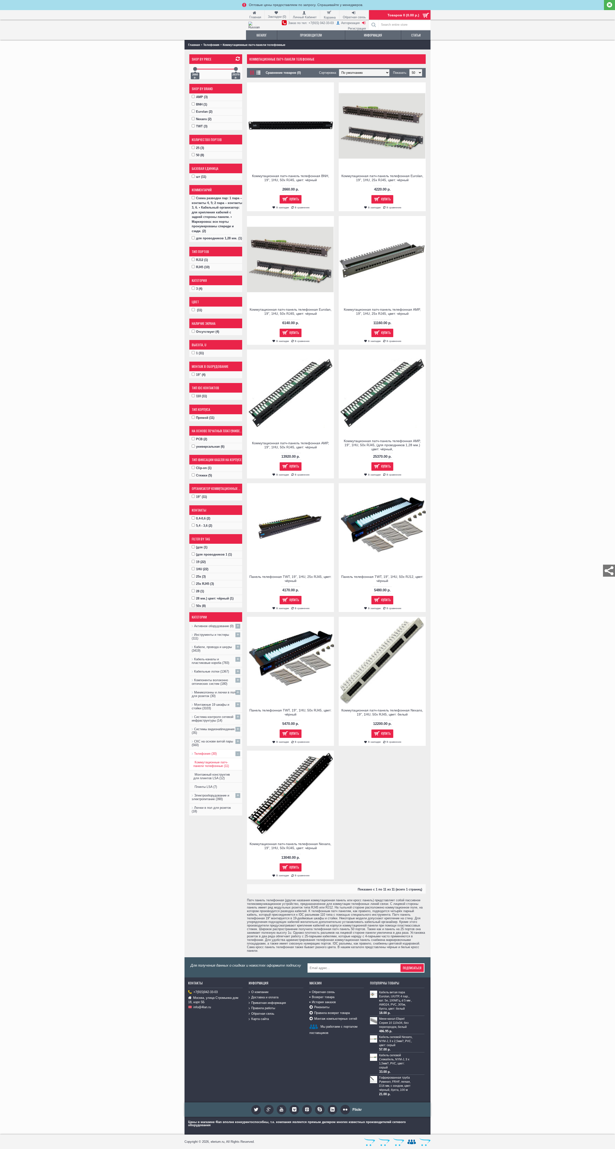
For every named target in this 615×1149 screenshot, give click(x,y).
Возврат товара (323, 997)
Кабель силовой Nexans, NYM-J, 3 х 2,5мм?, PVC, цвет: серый (395, 1041)
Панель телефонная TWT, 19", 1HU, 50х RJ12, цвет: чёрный (382, 579)
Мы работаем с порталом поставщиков (333, 1030)
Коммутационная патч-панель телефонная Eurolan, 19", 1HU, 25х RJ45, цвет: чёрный (382, 178)
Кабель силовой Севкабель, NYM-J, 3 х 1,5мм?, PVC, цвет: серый (394, 1061)
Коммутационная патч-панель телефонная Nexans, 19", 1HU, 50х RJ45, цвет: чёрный (290, 846)
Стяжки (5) (204, 475)
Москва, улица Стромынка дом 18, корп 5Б (213, 1000)
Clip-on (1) (203, 468)
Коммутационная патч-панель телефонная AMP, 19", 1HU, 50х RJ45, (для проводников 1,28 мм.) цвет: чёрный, (382, 445)
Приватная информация (268, 1003)
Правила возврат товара (332, 1013)
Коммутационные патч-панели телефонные (254, 45)
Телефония (211, 45)
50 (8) (200, 155)
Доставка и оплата (264, 997)
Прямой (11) (205, 418)
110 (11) (201, 396)
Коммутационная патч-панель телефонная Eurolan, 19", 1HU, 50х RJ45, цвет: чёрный (291, 311)
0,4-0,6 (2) (203, 518)
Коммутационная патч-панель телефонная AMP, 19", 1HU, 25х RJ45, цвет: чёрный (382, 311)
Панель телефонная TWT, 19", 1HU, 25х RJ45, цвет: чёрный (290, 579)
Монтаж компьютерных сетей (335, 1018)
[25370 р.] (236, 69)
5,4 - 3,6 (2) (204, 525)
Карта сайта (260, 1019)
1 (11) (200, 353)
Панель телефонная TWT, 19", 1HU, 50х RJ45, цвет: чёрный (290, 712)
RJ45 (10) (202, 267)
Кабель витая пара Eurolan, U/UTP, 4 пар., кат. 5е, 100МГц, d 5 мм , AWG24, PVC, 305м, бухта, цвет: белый (395, 1000)
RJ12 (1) (202, 260)
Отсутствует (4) (207, 332)
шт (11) (201, 177)
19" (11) (201, 497)
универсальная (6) (210, 446)
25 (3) (200, 148)
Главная (194, 45)
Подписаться (412, 967)
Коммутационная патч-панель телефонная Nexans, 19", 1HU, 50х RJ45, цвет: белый (382, 712)
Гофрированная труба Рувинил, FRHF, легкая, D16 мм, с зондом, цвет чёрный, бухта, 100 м (395, 1084)
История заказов (324, 1002)
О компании (259, 992)
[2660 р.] (195, 69)
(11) (199, 310)
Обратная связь (262, 1013)
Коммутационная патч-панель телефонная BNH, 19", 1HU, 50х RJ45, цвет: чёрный (290, 178)
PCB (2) (201, 439)
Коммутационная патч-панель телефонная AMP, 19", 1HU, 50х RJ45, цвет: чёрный (290, 445)
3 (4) (199, 288)
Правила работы (263, 1008)
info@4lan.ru (202, 1007)
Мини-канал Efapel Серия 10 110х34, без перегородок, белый (394, 1023)
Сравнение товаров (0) (283, 72)
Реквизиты (321, 1007)
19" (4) (200, 375)
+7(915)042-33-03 (205, 992)
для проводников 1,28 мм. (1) (219, 238)
